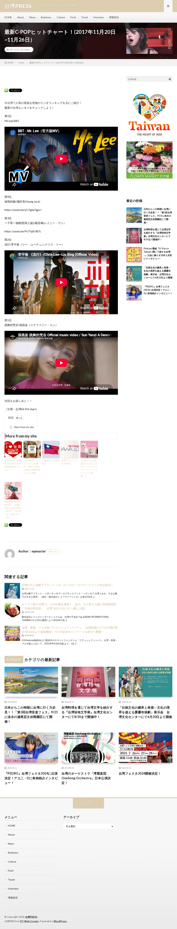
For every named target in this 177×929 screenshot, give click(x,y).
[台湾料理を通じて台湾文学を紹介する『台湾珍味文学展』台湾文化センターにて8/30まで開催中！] (134, 235)
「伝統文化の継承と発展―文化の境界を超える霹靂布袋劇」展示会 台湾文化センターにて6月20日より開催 (145, 712)
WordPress (60, 921)
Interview (98, 17)
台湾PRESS (31, 916)
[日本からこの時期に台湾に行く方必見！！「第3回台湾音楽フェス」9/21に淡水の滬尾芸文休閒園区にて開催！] (134, 215)
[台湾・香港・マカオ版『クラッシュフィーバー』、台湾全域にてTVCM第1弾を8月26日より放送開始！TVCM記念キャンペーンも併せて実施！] (12, 633)
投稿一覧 (52, 551)
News (32, 17)
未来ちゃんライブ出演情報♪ (70, 462)
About (20, 17)
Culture (61, 17)
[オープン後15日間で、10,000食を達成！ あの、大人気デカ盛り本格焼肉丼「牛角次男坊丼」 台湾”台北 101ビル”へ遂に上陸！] (12, 610)
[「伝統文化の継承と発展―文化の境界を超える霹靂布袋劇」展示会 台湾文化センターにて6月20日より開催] (134, 274)
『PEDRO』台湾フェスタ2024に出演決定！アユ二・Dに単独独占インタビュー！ (158, 290)
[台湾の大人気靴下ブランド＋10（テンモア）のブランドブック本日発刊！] (12, 591)
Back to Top (88, 804)
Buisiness (46, 17)
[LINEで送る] (6, 90)
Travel (84, 17)
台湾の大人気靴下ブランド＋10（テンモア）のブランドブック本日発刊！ (67, 585)
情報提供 (114, 17)
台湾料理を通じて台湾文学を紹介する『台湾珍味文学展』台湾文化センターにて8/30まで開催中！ (87, 712)
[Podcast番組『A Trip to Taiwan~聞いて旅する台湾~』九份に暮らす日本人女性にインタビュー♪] (134, 254)
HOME (8, 17)
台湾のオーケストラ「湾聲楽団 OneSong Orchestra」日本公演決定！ (86, 778)
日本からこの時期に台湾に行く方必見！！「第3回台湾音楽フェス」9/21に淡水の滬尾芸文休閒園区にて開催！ (158, 216)
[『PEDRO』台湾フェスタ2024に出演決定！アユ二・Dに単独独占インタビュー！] (134, 293)
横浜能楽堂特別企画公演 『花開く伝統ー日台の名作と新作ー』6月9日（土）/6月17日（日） (12, 509)
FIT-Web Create (29, 921)
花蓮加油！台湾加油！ (51, 462)
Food (73, 17)
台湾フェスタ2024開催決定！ (140, 773)
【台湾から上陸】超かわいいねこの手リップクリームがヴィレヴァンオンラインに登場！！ (89, 468)
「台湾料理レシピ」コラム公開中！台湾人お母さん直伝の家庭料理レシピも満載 (32, 466)
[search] (170, 79)
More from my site (22, 427)
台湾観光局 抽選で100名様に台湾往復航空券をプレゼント (12, 465)
